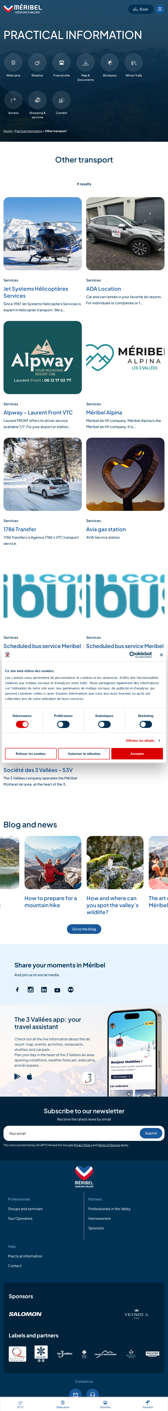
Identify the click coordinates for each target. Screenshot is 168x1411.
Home (8, 131)
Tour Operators (20, 1218)
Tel (92, 1395)
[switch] (63, 724)
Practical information (28, 131)
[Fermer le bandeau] (161, 654)
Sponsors (96, 1228)
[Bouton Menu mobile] (159, 9)
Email (75, 1395)
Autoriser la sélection (84, 754)
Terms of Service (109, 1145)
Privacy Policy (83, 1145)
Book (144, 9)
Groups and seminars (25, 1209)
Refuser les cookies (31, 754)
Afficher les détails (140, 740)
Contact (15, 1266)
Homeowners (99, 1218)
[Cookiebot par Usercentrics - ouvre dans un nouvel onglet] (133, 655)
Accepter (137, 754)
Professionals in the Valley (109, 1209)
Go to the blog (84, 928)
